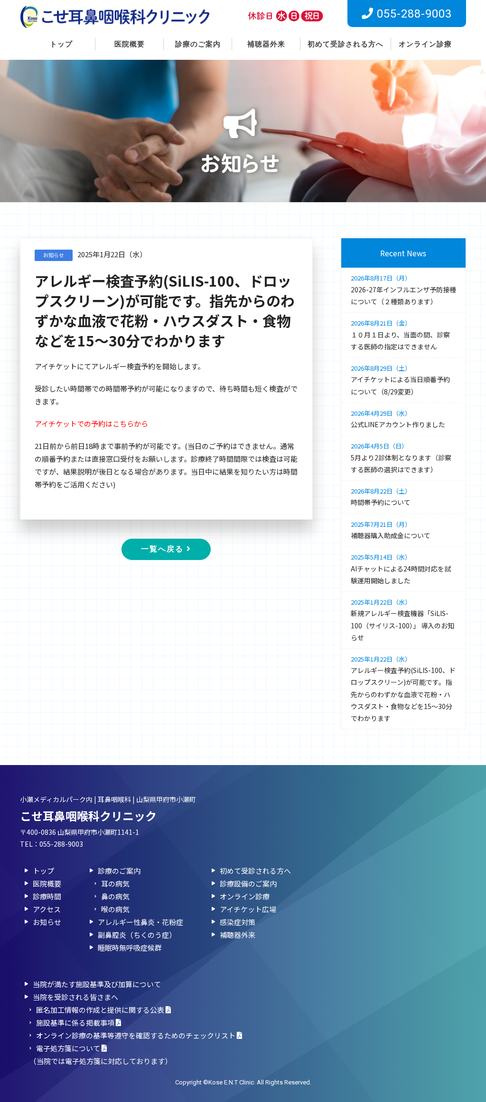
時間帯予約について (381, 496)
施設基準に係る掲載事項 (76, 1022)
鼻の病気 (115, 896)
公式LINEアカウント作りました (398, 419)
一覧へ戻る (164, 548)
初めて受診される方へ (345, 44)
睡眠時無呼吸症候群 (130, 948)
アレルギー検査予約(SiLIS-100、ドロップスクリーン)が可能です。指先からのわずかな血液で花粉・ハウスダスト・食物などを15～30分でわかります (403, 688)
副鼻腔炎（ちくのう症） (137, 935)
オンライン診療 (425, 44)
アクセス (47, 909)
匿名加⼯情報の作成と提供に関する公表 (101, 1010)
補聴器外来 (266, 44)
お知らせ (47, 922)
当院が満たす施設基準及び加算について (97, 984)
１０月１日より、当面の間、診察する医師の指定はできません (400, 334)
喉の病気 (115, 909)
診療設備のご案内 (248, 883)
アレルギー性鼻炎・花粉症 (140, 922)
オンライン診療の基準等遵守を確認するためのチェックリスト (136, 1035)
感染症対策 (237, 922)
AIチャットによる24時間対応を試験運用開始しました (401, 568)
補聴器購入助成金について (390, 530)
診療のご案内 (198, 44)
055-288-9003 (61, 844)
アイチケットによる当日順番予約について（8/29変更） (400, 380)
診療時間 (47, 896)
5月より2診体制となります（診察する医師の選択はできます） (401, 457)
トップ (61, 44)
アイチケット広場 (248, 909)
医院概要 (129, 44)
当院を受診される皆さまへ (75, 997)
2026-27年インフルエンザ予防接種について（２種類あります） (403, 289)
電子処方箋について (69, 1048)
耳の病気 (115, 883)
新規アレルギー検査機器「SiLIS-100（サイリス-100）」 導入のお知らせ (402, 620)
